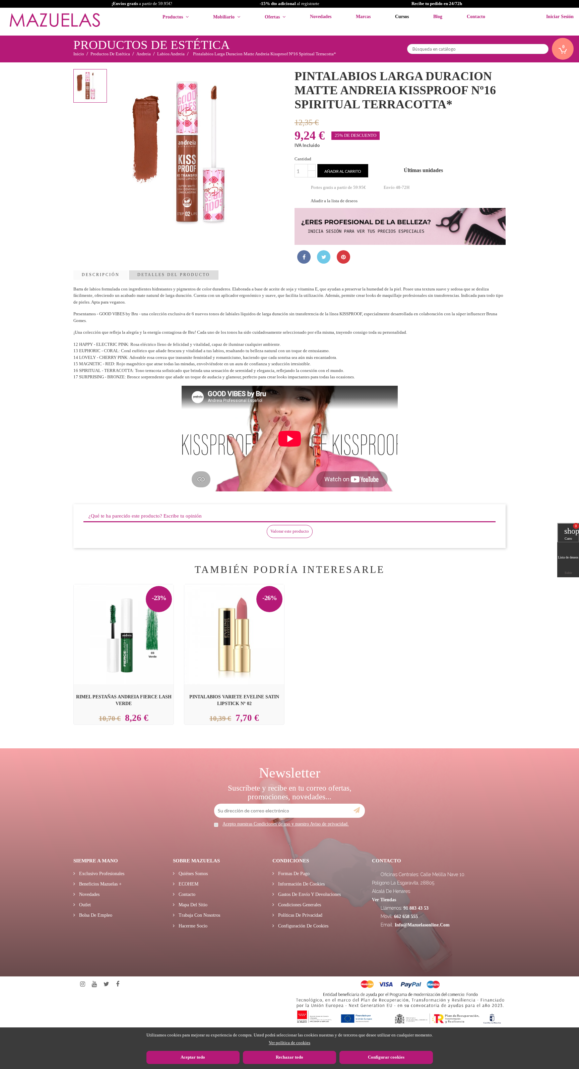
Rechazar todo (289, 1057)
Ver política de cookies (289, 1042)
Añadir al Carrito (131, 619)
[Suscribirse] (356, 810)
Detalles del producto (173, 274)
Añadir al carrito (342, 171)
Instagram (82, 984)
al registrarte (289, 3)
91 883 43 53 (416, 908)
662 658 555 (406, 916)
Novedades (89, 894)
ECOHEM (187, 884)
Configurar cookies (386, 1057)
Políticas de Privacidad (299, 915)
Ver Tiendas (384, 899)
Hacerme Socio (192, 925)
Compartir (304, 257)
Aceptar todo (193, 1057)
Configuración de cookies (302, 925)
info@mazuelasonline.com (422, 924)
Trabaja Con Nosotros (198, 915)
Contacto (186, 894)
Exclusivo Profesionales (101, 873)
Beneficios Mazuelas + (100, 884)
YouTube (94, 984)
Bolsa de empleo (95, 915)
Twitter (106, 984)
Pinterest (343, 257)
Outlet (84, 904)
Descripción (101, 274)
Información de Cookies (301, 884)
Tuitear (323, 257)
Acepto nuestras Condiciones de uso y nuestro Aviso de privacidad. (285, 823)
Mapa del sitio (192, 904)
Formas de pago (293, 873)
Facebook (117, 984)
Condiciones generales (299, 904)
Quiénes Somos (192, 873)
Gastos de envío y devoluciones (309, 894)
